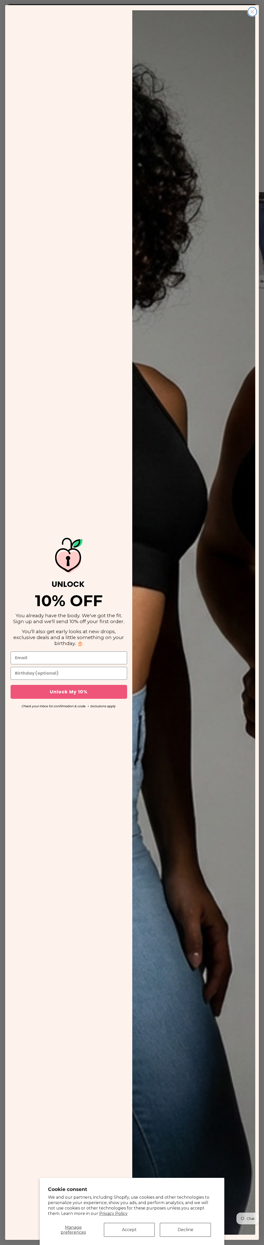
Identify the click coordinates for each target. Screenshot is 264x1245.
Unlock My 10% (69, 691)
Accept (129, 1229)
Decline (185, 1229)
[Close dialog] (252, 11)
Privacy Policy (113, 1213)
